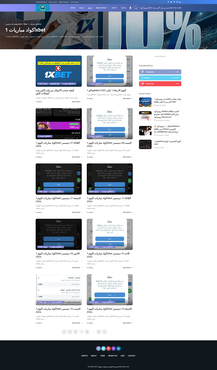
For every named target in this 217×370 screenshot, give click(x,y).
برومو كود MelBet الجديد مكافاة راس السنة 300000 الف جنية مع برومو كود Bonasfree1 (166, 114)
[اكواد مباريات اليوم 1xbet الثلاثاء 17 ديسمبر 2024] (110, 179)
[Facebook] (160, 71)
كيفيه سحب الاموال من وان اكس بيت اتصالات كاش (55, 91)
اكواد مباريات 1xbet (69, 84)
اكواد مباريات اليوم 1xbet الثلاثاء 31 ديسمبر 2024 (58, 144)
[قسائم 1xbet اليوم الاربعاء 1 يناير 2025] (110, 71)
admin (40, 101)
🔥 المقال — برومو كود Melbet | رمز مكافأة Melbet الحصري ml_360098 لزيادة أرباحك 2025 (167, 129)
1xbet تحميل (43, 84)
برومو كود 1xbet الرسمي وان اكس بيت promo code (160, 7)
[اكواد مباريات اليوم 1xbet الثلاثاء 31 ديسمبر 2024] (59, 123)
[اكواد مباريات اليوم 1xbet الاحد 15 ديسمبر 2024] (110, 234)
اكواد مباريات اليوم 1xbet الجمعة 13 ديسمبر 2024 (109, 310)
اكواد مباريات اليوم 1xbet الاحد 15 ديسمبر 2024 (108, 254)
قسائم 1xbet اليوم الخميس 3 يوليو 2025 (167, 143)
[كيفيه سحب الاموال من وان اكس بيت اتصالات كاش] (59, 71)
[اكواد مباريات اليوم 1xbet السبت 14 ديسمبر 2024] (59, 289)
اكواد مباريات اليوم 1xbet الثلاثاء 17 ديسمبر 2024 (109, 199)
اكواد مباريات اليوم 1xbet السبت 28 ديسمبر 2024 (109, 144)
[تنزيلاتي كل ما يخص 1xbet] (43, 8)
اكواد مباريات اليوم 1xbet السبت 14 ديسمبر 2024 (58, 310)
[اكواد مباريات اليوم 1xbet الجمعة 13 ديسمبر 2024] (110, 289)
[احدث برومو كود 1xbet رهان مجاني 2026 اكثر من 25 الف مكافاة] (145, 102)
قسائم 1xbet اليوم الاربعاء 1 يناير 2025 (106, 90)
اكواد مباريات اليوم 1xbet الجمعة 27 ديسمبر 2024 (58, 199)
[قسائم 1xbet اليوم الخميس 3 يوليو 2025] (145, 144)
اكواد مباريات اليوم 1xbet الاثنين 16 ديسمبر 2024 (58, 254)
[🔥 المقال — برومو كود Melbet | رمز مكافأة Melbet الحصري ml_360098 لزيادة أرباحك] (145, 130)
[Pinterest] (160, 83)
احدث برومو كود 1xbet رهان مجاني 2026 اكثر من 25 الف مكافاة (167, 100)
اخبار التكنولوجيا (54, 84)
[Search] (136, 8)
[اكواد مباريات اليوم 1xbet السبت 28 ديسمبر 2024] (110, 123)
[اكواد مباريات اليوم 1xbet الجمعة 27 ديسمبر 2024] (59, 179)
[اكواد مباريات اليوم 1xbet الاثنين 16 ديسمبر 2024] (59, 234)
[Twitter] (160, 77)
